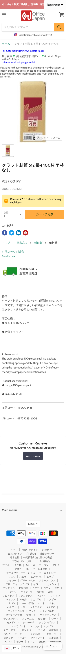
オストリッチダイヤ (31, 607)
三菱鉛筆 (53, 637)
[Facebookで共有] (4, 232)
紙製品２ (22, 242)
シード (54, 618)
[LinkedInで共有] (18, 232)
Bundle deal (9, 256)
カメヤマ (51, 584)
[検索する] (59, 27)
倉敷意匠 (53, 630)
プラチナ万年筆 (16, 610)
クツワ (13, 591)
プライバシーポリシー (24, 561)
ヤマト (8, 641)
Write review (33, 456)
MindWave (55, 641)
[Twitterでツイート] (11, 232)
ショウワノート (17, 626)
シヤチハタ (29, 622)
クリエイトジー (47, 572)
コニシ (47, 587)
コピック (8, 637)
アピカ (56, 565)
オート (41, 603)
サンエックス (10, 618)
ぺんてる (50, 607)
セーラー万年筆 (14, 614)
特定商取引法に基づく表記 (37, 557)
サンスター (28, 630)
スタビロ (48, 626)
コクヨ (35, 587)
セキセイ (42, 618)
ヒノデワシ (37, 576)
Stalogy (42, 641)
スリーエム (28, 618)
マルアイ (41, 595)
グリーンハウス (47, 580)
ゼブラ (19, 641)
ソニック (34, 626)
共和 (50, 591)
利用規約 (31, 553)
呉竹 (57, 587)
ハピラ (23, 576)
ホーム (6, 43)
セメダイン (13, 622)
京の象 (40, 591)
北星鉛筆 (23, 587)
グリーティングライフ (17, 584)
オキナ (52, 603)
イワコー (38, 584)
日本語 (31, 523)
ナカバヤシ (37, 599)
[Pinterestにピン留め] (25, 232)
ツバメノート (38, 637)
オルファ (11, 607)
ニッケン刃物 (26, 603)
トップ (6, 242)
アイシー (11, 580)
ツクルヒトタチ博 (11, 565)
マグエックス (25, 595)
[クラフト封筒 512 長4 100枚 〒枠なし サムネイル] (8, 151)
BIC (27, 568)
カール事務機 (40, 568)
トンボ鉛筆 (34, 633)
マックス (10, 599)
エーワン (44, 565)
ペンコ (7, 633)
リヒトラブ (8, 595)
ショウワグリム (47, 622)
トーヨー (22, 637)
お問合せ (47, 549)
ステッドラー (10, 630)
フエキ (11, 576)
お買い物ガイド (29, 549)
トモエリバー (51, 633)
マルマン (55, 595)
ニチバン (10, 603)
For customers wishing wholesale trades (23, 50)
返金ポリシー (47, 553)
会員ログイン (15, 553)
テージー (19, 633)
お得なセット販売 (13, 251)
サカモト (31, 614)
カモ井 (23, 599)
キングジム (9, 587)
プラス (32, 610)
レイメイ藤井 (47, 610)
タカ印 (41, 630)
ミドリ (31, 641)
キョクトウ (27, 591)
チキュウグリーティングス (20, 572)
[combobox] (11, 648)
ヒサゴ (50, 576)
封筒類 (38, 242)
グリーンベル (27, 580)
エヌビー (51, 599)
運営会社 (14, 557)
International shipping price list (18, 62)
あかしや (30, 565)
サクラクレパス (48, 614)
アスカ (18, 568)
